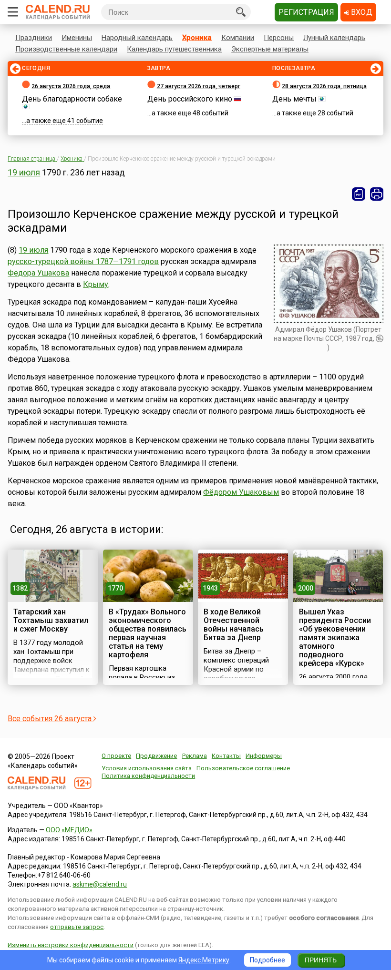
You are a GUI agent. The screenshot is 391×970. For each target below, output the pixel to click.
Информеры (264, 755)
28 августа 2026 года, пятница (324, 86)
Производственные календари (66, 49)
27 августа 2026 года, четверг (198, 86)
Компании (237, 37)
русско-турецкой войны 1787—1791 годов (83, 261)
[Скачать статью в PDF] (358, 194)
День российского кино (189, 98)
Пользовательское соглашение (243, 768)
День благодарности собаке (72, 98)
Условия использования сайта (147, 768)
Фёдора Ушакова (38, 272)
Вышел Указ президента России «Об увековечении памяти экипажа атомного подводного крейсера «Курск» (335, 637)
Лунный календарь (334, 37)
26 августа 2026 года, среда (70, 86)
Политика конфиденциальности (148, 775)
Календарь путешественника (174, 49)
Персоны (279, 37)
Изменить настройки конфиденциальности (71, 945)
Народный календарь (137, 37)
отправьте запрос (76, 926)
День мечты (294, 98)
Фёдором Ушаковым (241, 492)
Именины (77, 37)
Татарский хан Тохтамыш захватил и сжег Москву (50, 620)
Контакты (226, 755)
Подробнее (267, 960)
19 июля (24, 172)
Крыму (95, 284)
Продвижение (156, 755)
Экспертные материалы (270, 49)
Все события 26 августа (50, 718)
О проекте (116, 755)
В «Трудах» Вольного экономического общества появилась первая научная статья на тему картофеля (147, 633)
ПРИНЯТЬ (321, 960)
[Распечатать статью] (376, 194)
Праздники (33, 37)
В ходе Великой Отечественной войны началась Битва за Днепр (234, 624)
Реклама (194, 755)
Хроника (197, 37)
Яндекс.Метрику (203, 960)
